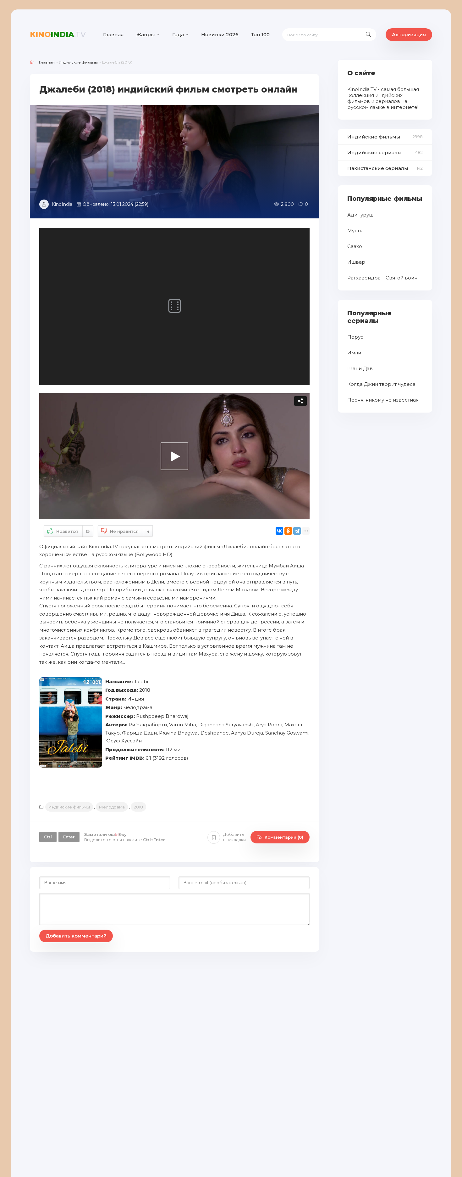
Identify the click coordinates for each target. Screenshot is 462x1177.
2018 (138, 806)
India (58, 34)
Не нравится (129, 531)
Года (178, 34)
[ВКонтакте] (279, 531)
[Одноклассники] (288, 531)
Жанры (145, 34)
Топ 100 (260, 34)
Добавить (234, 837)
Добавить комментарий (76, 936)
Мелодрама (112, 806)
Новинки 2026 (220, 34)
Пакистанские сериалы (377, 168)
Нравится (73, 531)
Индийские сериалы (374, 152)
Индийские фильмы (69, 806)
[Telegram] (297, 531)
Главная (113, 34)
